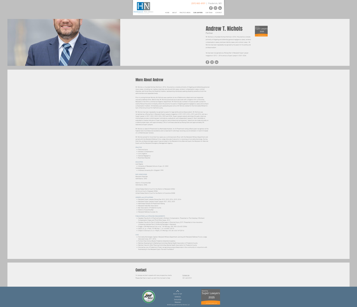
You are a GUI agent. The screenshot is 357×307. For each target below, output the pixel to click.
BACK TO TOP (177, 294)
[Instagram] (215, 8)
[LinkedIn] (220, 8)
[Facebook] (211, 8)
